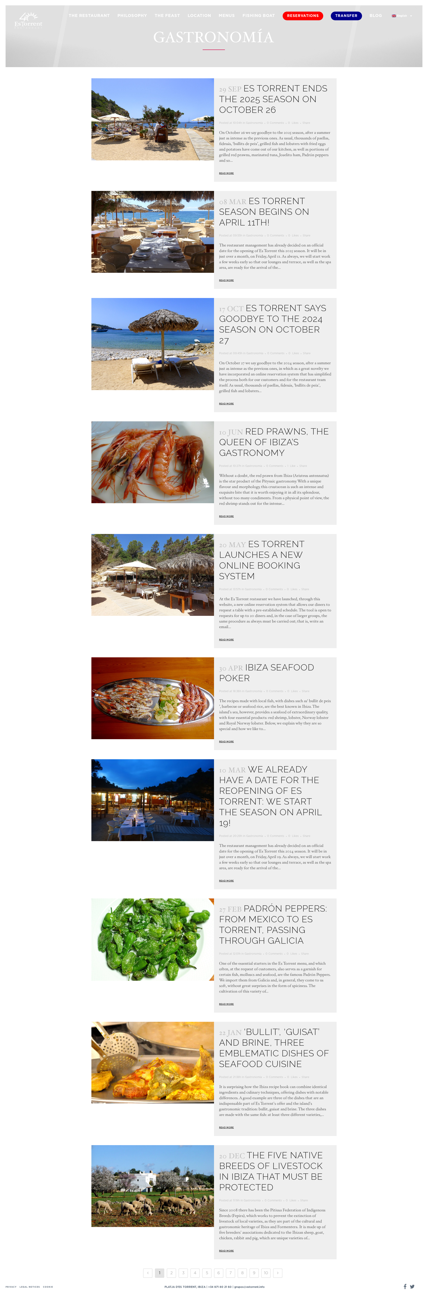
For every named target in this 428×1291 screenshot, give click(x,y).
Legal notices (30, 1287)
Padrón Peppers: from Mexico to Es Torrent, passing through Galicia (273, 924)
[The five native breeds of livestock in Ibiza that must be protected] (152, 1186)
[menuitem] (402, 16)
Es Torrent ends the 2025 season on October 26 (273, 99)
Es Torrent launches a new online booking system (262, 560)
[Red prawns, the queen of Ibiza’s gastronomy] (152, 462)
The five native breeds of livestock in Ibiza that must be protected (271, 1171)
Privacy (11, 1287)
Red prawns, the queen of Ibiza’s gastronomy (274, 442)
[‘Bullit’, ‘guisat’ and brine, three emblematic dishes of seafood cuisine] (152, 1062)
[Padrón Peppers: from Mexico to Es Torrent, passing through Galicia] (152, 939)
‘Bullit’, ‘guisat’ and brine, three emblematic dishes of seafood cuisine (274, 1047)
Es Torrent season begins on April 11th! (264, 212)
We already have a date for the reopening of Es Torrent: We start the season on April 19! (270, 796)
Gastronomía (254, 123)
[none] (402, 16)
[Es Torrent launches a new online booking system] (152, 575)
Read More (226, 173)
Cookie (48, 1287)
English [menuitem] (402, 15)
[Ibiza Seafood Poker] (152, 698)
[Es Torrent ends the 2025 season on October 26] (152, 119)
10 (266, 1273)
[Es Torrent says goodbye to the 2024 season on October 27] (152, 344)
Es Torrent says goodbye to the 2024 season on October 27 (272, 324)
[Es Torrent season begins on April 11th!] (152, 232)
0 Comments (275, 123)
